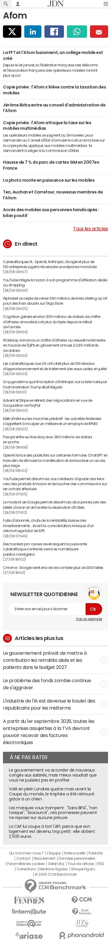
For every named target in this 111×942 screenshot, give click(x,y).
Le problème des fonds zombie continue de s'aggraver (47, 684)
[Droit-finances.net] (82, 911)
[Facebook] (54, 31)
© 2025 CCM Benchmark (55, 874)
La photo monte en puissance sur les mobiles (48, 180)
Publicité (95, 853)
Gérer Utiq (56, 864)
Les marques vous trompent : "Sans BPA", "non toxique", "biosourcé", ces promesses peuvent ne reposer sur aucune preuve (53, 813)
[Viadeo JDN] (82, 923)
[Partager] (12, 31)
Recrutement (44, 858)
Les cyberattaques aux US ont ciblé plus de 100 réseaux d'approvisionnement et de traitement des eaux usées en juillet (55, 366)
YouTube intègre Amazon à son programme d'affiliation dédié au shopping (55, 282)
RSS (100, 864)
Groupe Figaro (83, 869)
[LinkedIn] (32, 31)
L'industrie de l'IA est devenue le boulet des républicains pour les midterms (49, 704)
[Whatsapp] (77, 31)
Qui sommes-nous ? (26, 853)
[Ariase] (29, 935)
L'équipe (53, 853)
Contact (23, 858)
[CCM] (82, 900)
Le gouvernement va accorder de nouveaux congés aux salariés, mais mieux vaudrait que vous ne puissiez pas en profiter (53, 775)
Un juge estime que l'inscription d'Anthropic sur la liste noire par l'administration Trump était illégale (55, 384)
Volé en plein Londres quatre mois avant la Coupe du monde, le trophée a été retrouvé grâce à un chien (51, 794)
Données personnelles (77, 858)
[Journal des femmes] (29, 900)
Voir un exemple (89, 619)
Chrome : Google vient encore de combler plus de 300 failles (53, 568)
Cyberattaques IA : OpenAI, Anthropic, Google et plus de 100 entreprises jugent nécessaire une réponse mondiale (49, 264)
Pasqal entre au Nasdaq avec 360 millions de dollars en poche (47, 439)
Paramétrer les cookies (25, 864)
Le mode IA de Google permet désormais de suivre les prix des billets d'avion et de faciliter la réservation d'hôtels (54, 504)
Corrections (26, 869)
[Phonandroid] (82, 935)
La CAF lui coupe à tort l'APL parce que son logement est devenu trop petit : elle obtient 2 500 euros (52, 831)
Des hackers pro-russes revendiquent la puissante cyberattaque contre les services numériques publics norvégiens (45, 549)
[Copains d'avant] (29, 923)
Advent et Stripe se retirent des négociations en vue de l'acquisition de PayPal (47, 403)
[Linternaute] (29, 912)
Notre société (74, 853)
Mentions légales (53, 869)
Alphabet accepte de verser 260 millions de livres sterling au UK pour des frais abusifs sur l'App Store (55, 301)
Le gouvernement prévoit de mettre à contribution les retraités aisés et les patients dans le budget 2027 (44, 660)
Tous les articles (90, 228)
